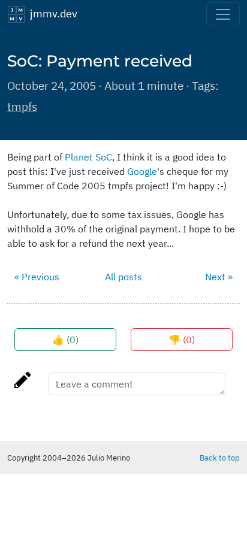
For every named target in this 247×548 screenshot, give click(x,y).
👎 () (181, 340)
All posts (123, 277)
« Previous (36, 277)
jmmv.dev (51, 13)
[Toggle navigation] (223, 14)
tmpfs (22, 106)
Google (142, 171)
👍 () (65, 340)
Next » (219, 277)
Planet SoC (88, 157)
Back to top (220, 457)
